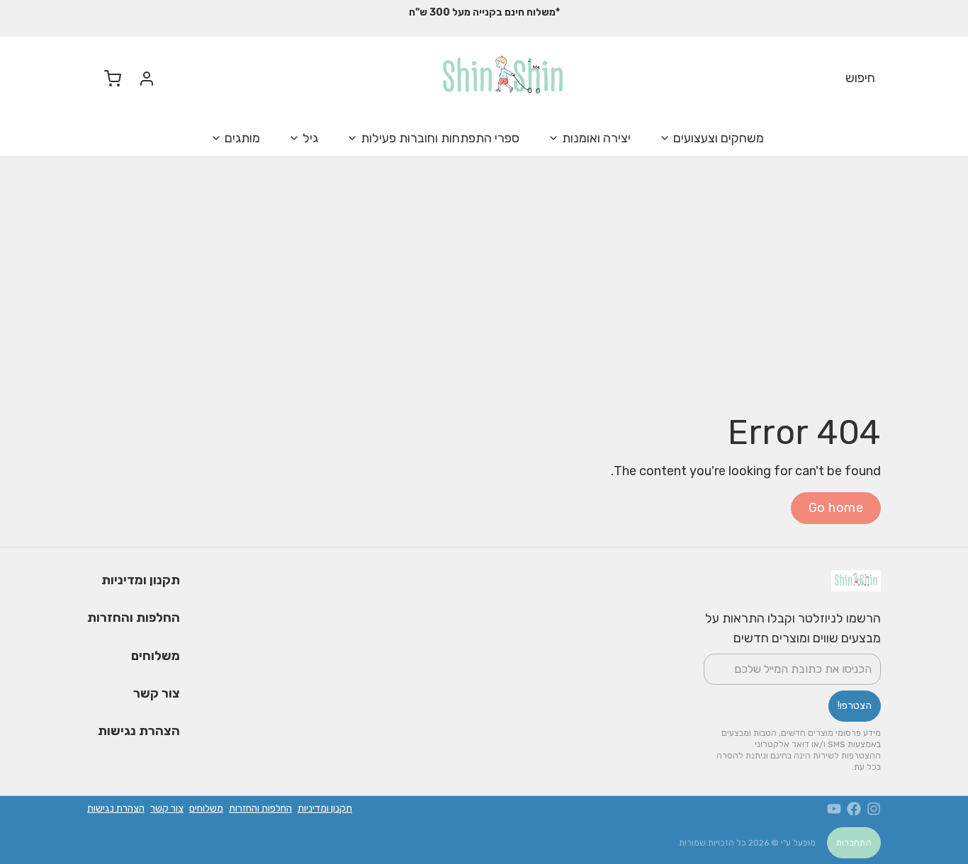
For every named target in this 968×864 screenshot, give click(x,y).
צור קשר (156, 693)
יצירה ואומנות (596, 138)
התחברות (854, 843)
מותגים (242, 138)
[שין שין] (503, 78)
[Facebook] (854, 809)
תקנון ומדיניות (140, 580)
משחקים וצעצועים (718, 138)
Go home (836, 508)
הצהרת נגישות (139, 731)
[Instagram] (874, 809)
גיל (310, 138)
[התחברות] (141, 78)
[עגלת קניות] (107, 78)
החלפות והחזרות (133, 617)
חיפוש (860, 78)
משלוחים (155, 656)
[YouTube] (834, 809)
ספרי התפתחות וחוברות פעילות (440, 138)
